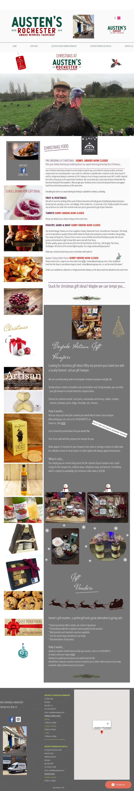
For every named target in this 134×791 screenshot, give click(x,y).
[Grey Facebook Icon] (115, 18)
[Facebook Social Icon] (23, 170)
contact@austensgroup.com (97, 261)
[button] (107, 428)
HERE (84, 261)
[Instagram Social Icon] (118, 18)
